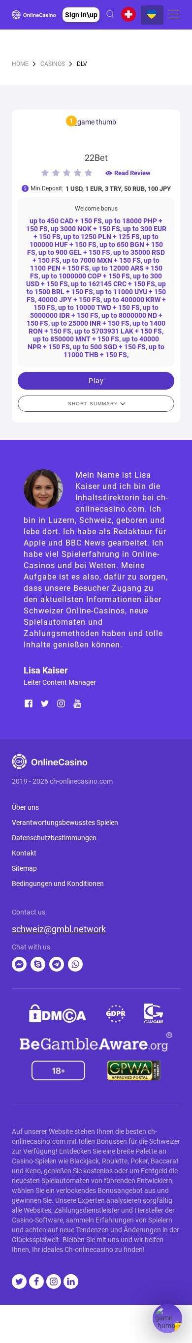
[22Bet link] (96, 133)
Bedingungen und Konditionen (58, 883)
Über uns (25, 807)
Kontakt (24, 853)
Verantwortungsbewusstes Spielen (65, 822)
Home (20, 64)
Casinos (52, 64)
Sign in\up (81, 15)
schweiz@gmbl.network (59, 929)
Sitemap (24, 868)
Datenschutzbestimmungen (54, 838)
